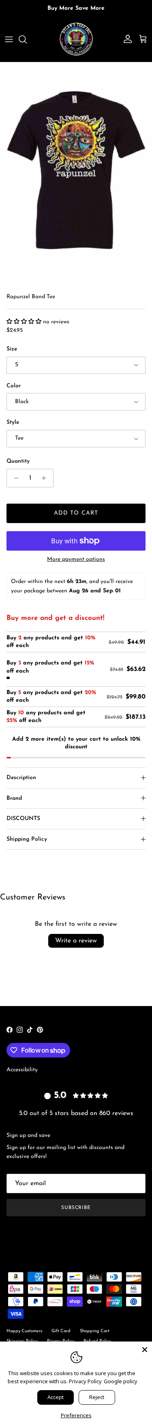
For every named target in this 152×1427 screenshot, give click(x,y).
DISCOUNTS (23, 819)
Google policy (120, 1381)
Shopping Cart (94, 1331)
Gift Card (61, 1331)
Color (13, 386)
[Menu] (9, 39)
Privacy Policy (85, 1381)
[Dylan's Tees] (76, 39)
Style (12, 422)
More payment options (76, 559)
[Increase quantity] (46, 478)
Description (21, 778)
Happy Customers (24, 1331)
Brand (14, 798)
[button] (24, 322)
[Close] (145, 1349)
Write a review (76, 941)
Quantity (18, 461)
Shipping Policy (26, 839)
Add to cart (76, 513)
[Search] (27, 39)
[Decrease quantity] (14, 478)
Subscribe (76, 1207)
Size (11, 349)
